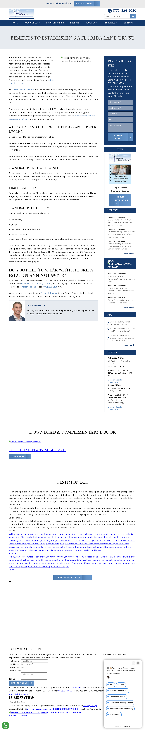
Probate (74, 23)
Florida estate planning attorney (36, 283)
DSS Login (22, 715)
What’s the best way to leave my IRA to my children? (121, 329)
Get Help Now (84, 4)
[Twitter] (14, 698)
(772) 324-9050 (124, 10)
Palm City (52, 293)
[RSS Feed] (32, 698)
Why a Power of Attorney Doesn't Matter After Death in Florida (121, 291)
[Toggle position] (133, 663)
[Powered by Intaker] (127, 726)
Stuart (44, 293)
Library (113, 210)
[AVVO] (25, 698)
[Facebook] (11, 698)
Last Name (14, 664)
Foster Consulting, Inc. (66, 709)
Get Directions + (22, 694)
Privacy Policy (90, 706)
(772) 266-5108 (50, 287)
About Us (91, 23)
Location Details (115, 380)
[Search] (133, 16)
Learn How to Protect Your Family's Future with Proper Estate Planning (120, 222)
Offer (120, 149)
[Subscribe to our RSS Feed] (120, 266)
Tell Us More (15, 679)
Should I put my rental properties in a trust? (119, 323)
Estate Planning (55, 23)
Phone (12, 667)
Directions (112, 382)
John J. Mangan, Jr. (36, 305)
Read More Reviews (69, 577)
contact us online (28, 287)
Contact (128, 23)
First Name (15, 661)
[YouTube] (22, 698)
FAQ (110, 314)
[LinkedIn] (18, 698)
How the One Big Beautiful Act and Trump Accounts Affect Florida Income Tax (121, 234)
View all (128, 253)
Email (12, 671)
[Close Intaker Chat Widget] (138, 663)
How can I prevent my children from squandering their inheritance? (121, 338)
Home (15, 23)
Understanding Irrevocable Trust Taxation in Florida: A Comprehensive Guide (119, 246)
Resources (109, 23)
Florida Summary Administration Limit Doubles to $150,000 (122, 279)
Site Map (13, 715)
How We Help (31, 23)
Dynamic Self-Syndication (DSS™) (65, 712)
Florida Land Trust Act (23, 90)
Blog (111, 260)
